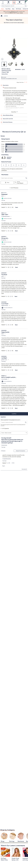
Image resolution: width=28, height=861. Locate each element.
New (13, 8)
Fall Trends (18, 8)
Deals (2, 8)
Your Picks (7, 8)
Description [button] (6, 85)
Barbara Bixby (5, 73)
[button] (3, 3)
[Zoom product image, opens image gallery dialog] (2, 59)
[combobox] (12, 6)
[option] (14, 12)
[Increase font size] (24, 82)
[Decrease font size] (26, 82)
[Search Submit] (25, 6)
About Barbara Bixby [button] (8, 115)
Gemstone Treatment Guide (10, 87)
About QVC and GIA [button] (8, 118)
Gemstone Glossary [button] (7, 122)
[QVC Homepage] (1, 16)
